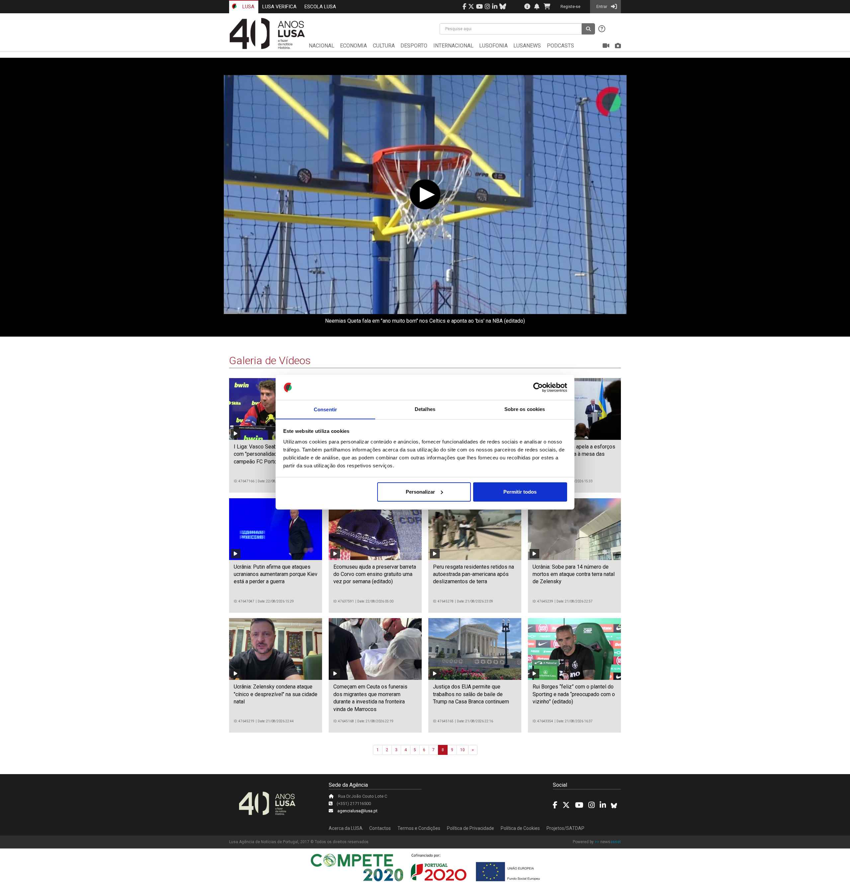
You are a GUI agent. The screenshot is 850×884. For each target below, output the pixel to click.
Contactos (380, 828)
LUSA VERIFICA (279, 7)
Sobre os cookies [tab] (524, 409)
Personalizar (420, 492)
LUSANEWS (527, 45)
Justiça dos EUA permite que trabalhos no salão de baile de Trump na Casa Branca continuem (471, 694)
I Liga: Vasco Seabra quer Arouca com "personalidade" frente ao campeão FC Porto (272, 454)
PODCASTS (560, 45)
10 (462, 750)
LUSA (247, 7)
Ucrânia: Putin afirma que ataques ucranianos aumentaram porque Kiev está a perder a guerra (275, 574)
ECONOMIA (353, 45)
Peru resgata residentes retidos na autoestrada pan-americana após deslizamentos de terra (473, 574)
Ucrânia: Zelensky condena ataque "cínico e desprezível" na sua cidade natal (275, 694)
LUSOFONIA (493, 45)
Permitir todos (520, 492)
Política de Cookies (520, 828)
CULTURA (384, 45)
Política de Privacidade (470, 828)
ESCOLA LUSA (320, 7)
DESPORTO (413, 45)
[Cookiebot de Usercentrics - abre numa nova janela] (538, 387)
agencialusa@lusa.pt (357, 810)
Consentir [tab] (325, 409)
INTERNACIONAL (453, 45)
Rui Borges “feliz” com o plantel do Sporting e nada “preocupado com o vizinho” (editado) (574, 694)
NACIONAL (321, 45)
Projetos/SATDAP (565, 828)
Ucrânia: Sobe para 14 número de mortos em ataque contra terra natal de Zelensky (574, 574)
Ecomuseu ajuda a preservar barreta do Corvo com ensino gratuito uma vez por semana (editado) (374, 574)
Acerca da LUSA (346, 828)
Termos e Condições (418, 828)
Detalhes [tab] (425, 409)
